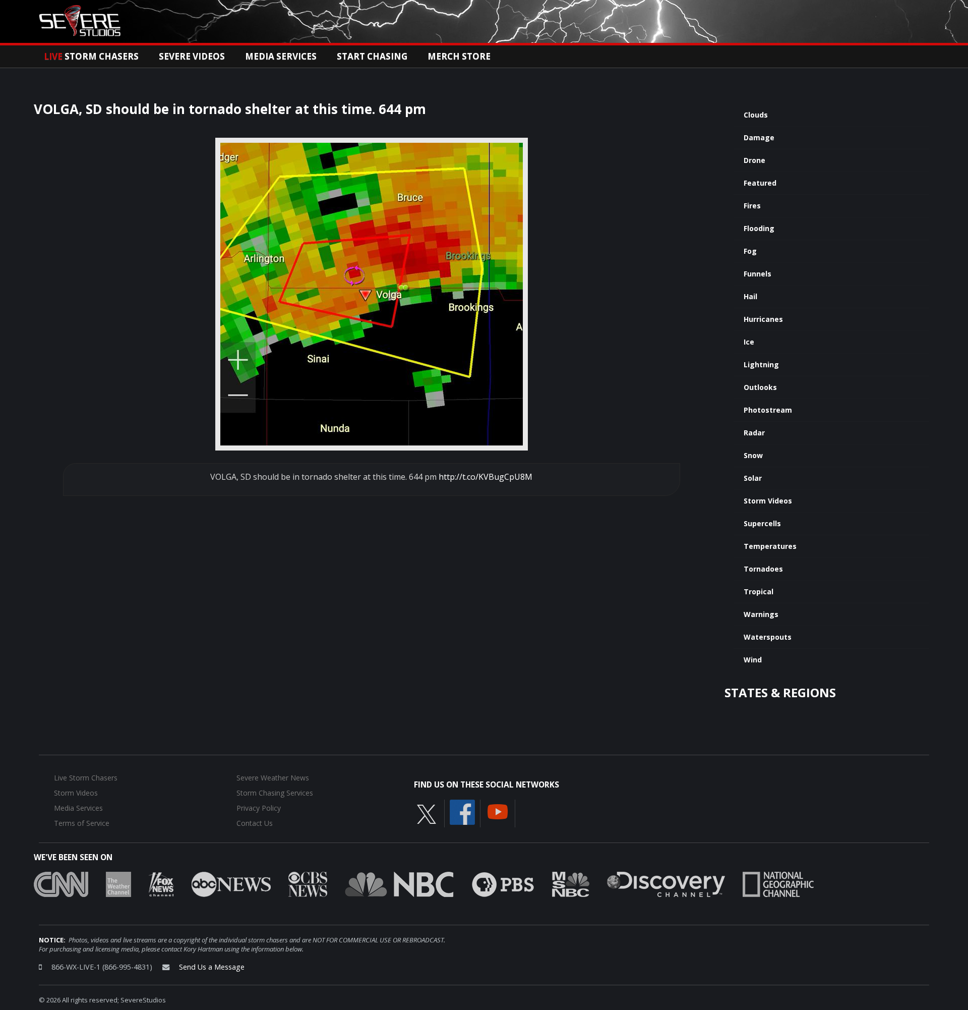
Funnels (757, 273)
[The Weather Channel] (118, 883)
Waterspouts (768, 637)
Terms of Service (81, 823)
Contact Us (254, 823)
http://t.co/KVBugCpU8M (485, 476)
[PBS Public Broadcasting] (502, 883)
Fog (750, 251)
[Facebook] (462, 811)
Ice (749, 342)
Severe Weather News (272, 777)
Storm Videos (768, 501)
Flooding (759, 228)
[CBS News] (307, 883)
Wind (753, 659)
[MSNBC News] (570, 883)
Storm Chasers (91, 56)
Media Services (281, 56)
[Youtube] (498, 810)
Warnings (761, 614)
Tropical (758, 591)
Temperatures (770, 546)
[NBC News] (399, 883)
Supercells (762, 523)
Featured (760, 183)
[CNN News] (61, 883)
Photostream (768, 410)
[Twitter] (426, 813)
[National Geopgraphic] (778, 883)
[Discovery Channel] (666, 883)
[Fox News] (161, 883)
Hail (750, 296)
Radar (754, 432)
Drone (754, 160)
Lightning (761, 364)
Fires (752, 205)
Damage (759, 137)
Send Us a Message (212, 967)
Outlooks (760, 387)
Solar (753, 478)
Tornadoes (763, 569)
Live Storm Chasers (85, 777)
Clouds (756, 115)
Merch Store (459, 56)
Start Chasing (372, 56)
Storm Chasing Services (274, 793)
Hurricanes (763, 319)
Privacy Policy (258, 808)
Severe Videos (192, 56)
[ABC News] (231, 883)
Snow (753, 455)
